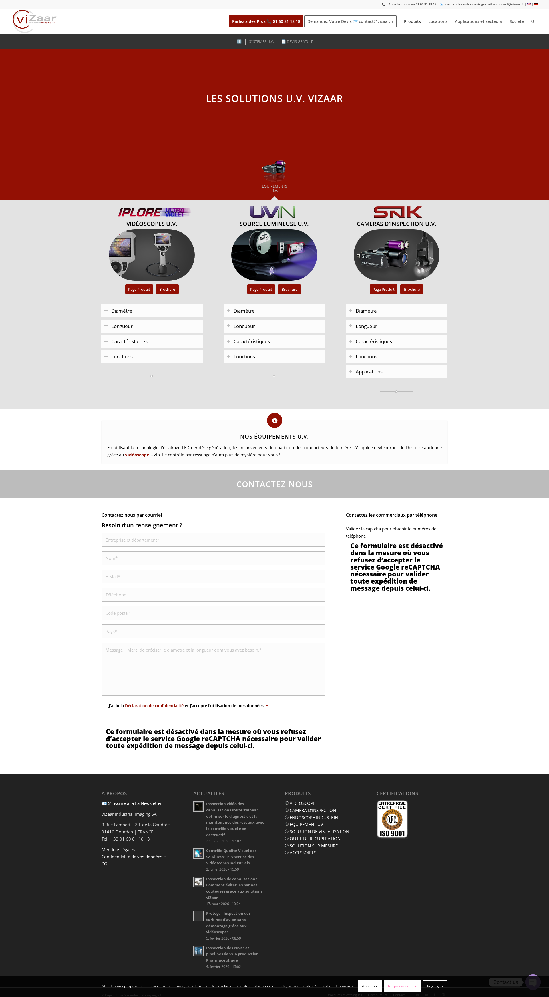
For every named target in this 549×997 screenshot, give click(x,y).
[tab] (274, 176)
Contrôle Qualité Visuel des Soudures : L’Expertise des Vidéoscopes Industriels (231, 856)
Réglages (435, 986)
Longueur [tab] (122, 326)
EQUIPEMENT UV (306, 824)
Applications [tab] (369, 371)
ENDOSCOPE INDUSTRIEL (314, 817)
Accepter (370, 986)
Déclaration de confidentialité (154, 705)
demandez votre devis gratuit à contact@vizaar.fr (484, 4)
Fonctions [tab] (122, 356)
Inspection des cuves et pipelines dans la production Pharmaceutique (232, 954)
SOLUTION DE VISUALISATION (319, 831)
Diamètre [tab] (121, 310)
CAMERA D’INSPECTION (312, 810)
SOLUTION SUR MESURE (313, 846)
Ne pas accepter (402, 986)
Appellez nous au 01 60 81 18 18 (412, 4)
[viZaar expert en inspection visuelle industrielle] (35, 21)
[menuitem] (266, 21)
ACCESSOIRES (302, 852)
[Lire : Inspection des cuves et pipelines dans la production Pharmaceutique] (198, 951)
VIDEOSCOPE (302, 803)
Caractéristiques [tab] (129, 341)
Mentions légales (118, 849)
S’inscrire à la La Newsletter (135, 803)
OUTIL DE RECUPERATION (315, 838)
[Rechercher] (533, 21)
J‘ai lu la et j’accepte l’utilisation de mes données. (188, 705)
